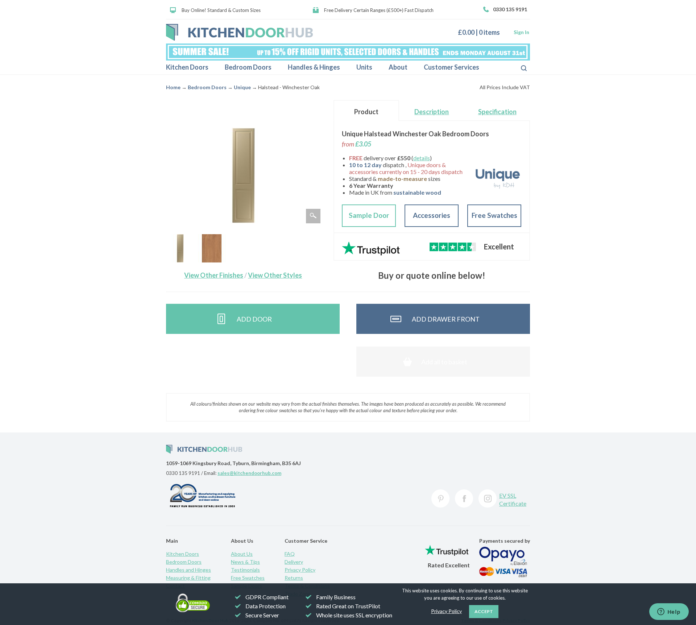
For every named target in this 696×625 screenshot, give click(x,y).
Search (518, 67)
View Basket (482, 32)
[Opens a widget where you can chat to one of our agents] (669, 612)
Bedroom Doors (248, 67)
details (421, 157)
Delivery (294, 562)
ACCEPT (484, 611)
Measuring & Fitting (188, 578)
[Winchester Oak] (212, 248)
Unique (242, 87)
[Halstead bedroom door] (180, 248)
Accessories (431, 215)
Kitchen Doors (187, 67)
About (398, 67)
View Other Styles (275, 275)
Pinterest (440, 498)
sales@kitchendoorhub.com (249, 473)
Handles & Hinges (314, 67)
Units (364, 67)
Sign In (521, 32)
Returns (294, 578)
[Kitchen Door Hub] (239, 32)
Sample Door (369, 215)
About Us (242, 554)
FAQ (290, 554)
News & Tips (245, 562)
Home (173, 87)
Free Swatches (494, 215)
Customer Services (451, 67)
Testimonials (245, 570)
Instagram (487, 498)
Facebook (464, 498)
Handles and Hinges (188, 570)
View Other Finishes (213, 275)
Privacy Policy (300, 570)
